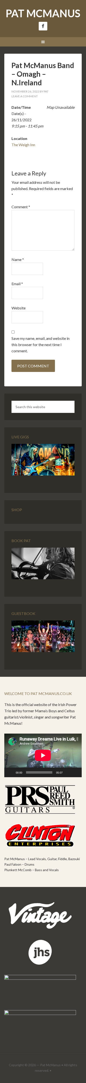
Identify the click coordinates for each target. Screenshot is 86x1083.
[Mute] (67, 772)
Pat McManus (43, 13)
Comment (20, 206)
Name (17, 259)
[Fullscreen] (75, 772)
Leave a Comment (24, 96)
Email (17, 283)
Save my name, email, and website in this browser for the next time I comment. (40, 344)
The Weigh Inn (23, 144)
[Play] (10, 772)
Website (18, 308)
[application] (43, 755)
